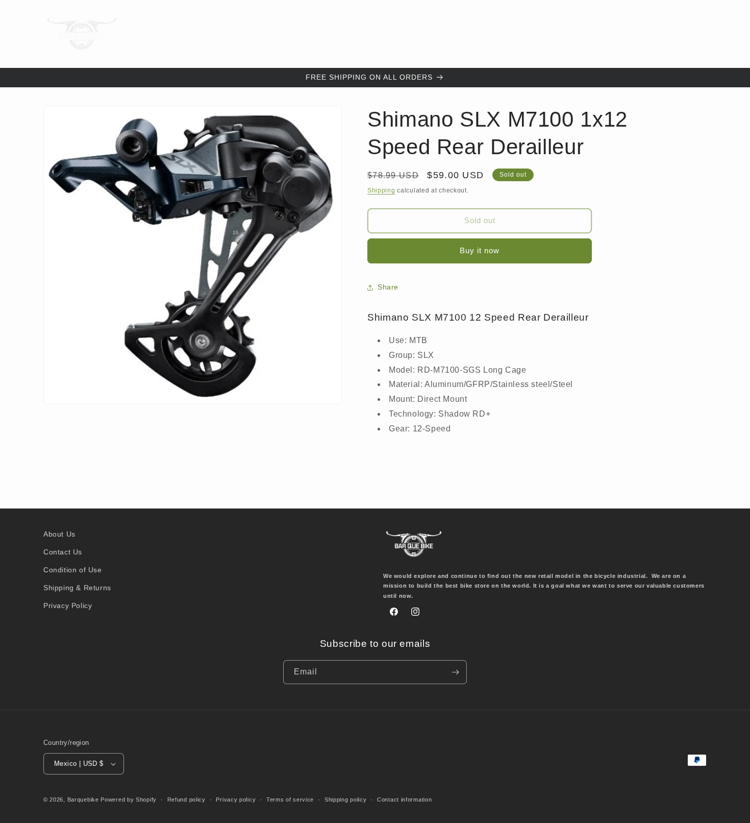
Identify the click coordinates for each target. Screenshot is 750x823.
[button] (230, 33)
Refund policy (186, 799)
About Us (59, 534)
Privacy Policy (67, 605)
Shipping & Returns (77, 588)
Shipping (381, 190)
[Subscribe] (455, 672)
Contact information (404, 799)
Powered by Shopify (129, 799)
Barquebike (83, 799)
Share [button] (388, 287)
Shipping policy (345, 799)
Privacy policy (236, 799)
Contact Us (62, 552)
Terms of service (290, 799)
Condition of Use (72, 570)
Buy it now (479, 250)
